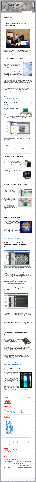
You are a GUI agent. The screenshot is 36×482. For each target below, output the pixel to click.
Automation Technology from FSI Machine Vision (11, 449)
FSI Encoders (28, 461)
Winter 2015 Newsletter (9, 421)
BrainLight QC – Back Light (12, 369)
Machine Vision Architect (13, 95)
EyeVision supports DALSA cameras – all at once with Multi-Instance (14, 410)
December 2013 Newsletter (9, 424)
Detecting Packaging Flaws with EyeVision (16, 184)
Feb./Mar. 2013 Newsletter (9, 428)
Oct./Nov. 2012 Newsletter (9, 430)
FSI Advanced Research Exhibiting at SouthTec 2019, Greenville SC (13, 408)
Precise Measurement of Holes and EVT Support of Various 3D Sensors (14, 412)
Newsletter (15, 53)
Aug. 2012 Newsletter (9, 431)
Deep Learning (30, 459)
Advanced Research (9, 53)
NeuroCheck (16, 465)
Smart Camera (21, 467)
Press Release (19, 283)
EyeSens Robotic (20, 461)
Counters (26, 459)
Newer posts (30, 19)
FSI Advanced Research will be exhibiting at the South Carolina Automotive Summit (16, 409)
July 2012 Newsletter (9, 432)
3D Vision (10, 458)
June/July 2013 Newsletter (9, 426)
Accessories (13, 458)
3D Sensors (6, 458)
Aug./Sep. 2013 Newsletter (9, 425)
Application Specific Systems (10, 459)
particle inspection (28, 267)
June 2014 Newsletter (9, 423)
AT (17, 459)
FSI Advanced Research (7, 451)
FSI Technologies (6, 452)
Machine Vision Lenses (27, 463)
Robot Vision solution (13, 467)
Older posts (6, 19)
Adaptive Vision (17, 458)
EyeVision (24, 461)
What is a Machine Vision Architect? (14, 58)
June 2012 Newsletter (9, 433)
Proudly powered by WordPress (18, 478)
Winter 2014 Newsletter (9, 422)
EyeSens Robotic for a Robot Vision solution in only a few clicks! (13, 411)
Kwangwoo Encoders (11, 463)
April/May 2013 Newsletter (9, 427)
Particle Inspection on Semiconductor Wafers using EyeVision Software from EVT (15, 244)
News (13, 53)
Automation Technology (21, 459)
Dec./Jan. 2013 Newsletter (9, 429)
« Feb (9, 444)
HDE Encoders (6, 463)
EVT (7, 179)
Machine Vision (6, 12)
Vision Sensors (13, 238)
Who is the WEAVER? (7, 407)
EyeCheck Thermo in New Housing (14, 156)
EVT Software (14, 461)
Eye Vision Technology (7, 450)
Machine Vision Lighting (15, 394)
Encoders (11, 12)
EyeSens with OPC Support (12, 217)
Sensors (17, 467)
